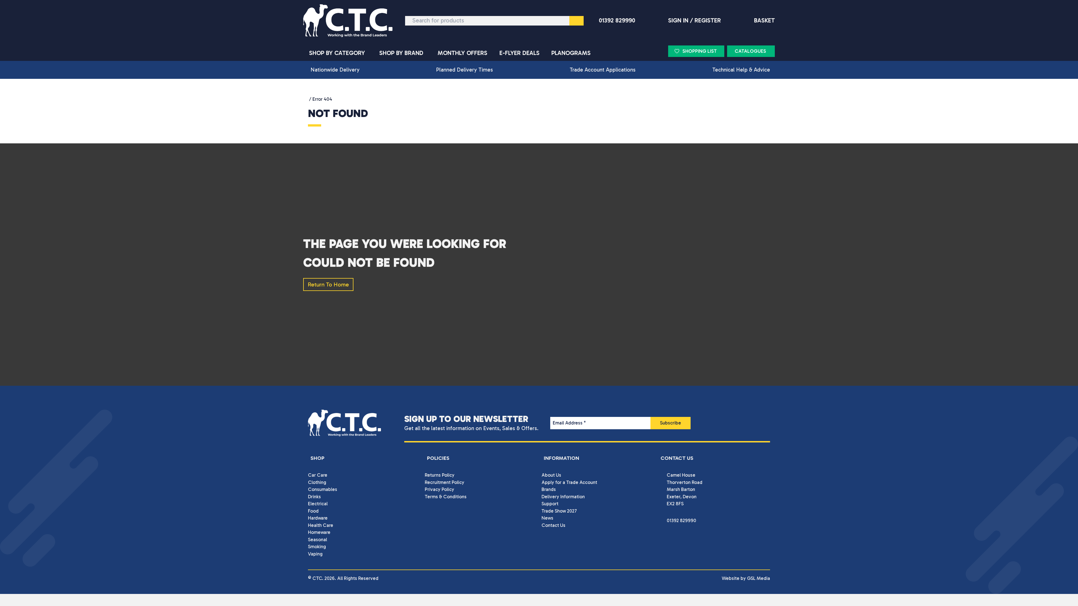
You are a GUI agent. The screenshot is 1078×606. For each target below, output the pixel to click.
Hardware (318, 518)
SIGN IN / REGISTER (694, 20)
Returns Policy (440, 475)
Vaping (315, 554)
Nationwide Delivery (335, 69)
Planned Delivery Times (464, 69)
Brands (549, 489)
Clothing (317, 482)
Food (313, 511)
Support (550, 503)
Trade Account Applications (603, 69)
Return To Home (328, 284)
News (547, 518)
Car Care (317, 475)
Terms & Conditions (446, 496)
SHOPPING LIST (699, 51)
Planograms (571, 53)
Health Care (320, 525)
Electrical (318, 503)
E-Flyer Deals (519, 53)
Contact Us (553, 525)
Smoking (317, 546)
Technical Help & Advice (741, 69)
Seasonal (317, 539)
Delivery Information (563, 496)
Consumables (322, 489)
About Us (551, 475)
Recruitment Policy (444, 482)
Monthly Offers (462, 53)
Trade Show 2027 (559, 511)
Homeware (319, 532)
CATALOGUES (750, 51)
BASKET (764, 20)
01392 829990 (617, 20)
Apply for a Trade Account (569, 482)
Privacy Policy (439, 489)
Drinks (314, 496)
